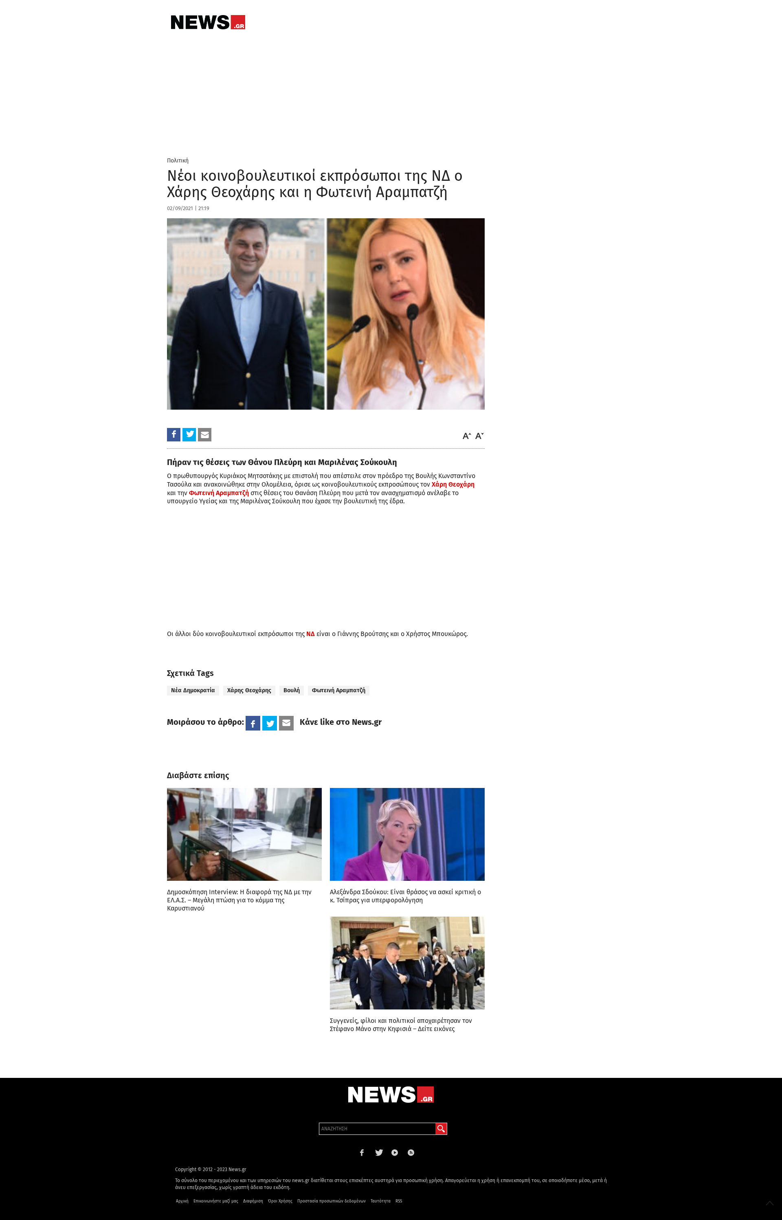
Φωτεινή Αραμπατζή (219, 493)
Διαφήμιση (253, 1201)
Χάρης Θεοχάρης (249, 690)
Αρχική (182, 1201)
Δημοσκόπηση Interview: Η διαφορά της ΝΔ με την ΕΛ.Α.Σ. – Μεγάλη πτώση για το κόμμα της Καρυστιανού (239, 900)
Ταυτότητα (381, 1201)
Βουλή (291, 690)
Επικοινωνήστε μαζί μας (215, 1201)
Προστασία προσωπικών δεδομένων (331, 1201)
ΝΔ (310, 634)
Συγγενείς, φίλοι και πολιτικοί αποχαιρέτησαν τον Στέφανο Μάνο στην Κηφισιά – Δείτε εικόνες (401, 1025)
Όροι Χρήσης (280, 1201)
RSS (398, 1201)
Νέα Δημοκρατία (193, 690)
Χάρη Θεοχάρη (453, 484)
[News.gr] (208, 22)
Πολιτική (178, 160)
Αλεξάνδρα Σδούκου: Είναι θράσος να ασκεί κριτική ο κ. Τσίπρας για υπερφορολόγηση (405, 896)
